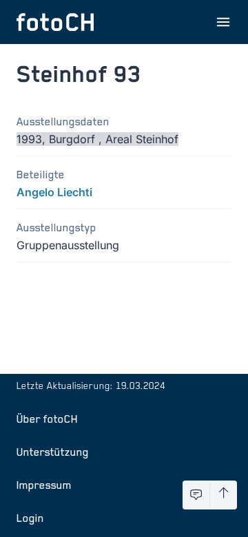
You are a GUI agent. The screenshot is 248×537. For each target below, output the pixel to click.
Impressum (44, 484)
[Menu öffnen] (223, 22)
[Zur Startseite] (55, 22)
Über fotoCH (47, 418)
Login (30, 518)
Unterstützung (53, 451)
